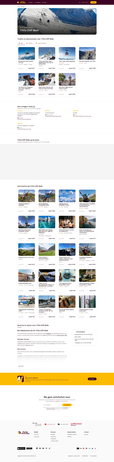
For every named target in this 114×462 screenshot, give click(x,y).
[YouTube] (43, 448)
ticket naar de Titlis (62, 335)
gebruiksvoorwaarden (50, 408)
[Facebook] (40, 448)
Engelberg (48, 333)
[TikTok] (49, 448)
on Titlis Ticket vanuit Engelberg (24, 119)
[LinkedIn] (37, 448)
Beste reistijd (78, 336)
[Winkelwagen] (79, 2)
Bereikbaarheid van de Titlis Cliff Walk (83, 334)
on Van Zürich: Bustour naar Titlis (24, 129)
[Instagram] (46, 448)
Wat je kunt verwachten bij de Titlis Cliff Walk (84, 340)
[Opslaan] (94, 10)
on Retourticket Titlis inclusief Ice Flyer (53, 116)
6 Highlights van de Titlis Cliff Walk (83, 342)
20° (89, 10)
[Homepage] (22, 2)
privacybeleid (65, 407)
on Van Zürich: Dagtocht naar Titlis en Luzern (82, 116)
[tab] (21, 43)
